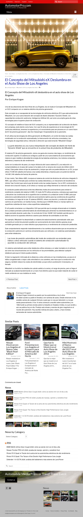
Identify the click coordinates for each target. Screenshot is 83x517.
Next (76, 351)
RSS (9, 442)
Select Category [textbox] (12, 436)
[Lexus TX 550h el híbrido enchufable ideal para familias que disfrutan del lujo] (64, 498)
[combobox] (16, 436)
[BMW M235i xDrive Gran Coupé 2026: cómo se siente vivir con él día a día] (9, 424)
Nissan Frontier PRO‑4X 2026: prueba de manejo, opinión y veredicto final (40, 398)
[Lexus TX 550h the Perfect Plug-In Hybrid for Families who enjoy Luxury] (73, 498)
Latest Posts (24, 288)
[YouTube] (10, 488)
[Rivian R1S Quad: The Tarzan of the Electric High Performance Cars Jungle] (35, 424)
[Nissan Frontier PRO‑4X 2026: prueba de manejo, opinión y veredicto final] (18, 424)
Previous (7, 351)
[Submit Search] (55, 1)
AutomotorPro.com (18, 5)
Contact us (11, 480)
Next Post (71, 279)
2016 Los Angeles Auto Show (30, 87)
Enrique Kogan (11, 87)
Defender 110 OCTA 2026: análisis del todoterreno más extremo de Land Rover (42, 416)
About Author (11, 288)
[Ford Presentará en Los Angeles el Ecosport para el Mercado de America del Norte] (32, 332)
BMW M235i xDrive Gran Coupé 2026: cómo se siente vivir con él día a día (41, 392)
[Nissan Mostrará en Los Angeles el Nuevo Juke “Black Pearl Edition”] (13, 332)
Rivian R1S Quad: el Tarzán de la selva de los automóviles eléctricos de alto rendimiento (46, 404)
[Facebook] (6, 488)
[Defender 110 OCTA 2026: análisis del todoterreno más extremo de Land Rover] (43, 424)
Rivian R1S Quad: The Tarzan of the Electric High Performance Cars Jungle (41, 410)
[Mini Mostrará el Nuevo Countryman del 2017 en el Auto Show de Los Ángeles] (69, 332)
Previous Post (13, 279)
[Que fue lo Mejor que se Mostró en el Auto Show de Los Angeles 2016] (51, 332)
